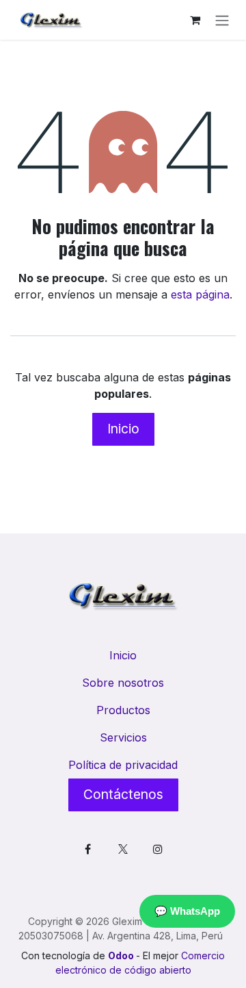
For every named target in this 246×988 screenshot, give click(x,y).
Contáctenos (123, 794)
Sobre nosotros (123, 682)
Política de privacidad (123, 765)
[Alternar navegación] (222, 19)
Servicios (123, 737)
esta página (200, 294)
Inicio (123, 428)
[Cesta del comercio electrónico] (194, 20)
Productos (123, 710)
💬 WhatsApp (187, 911)
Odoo (122, 955)
